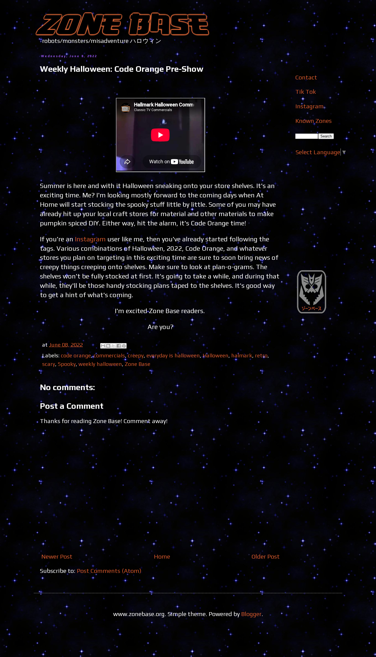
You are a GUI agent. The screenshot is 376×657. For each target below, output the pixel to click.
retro (261, 355)
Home (162, 556)
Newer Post (56, 556)
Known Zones (313, 120)
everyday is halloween (173, 355)
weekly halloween (100, 364)
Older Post (266, 556)
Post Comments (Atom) (109, 570)
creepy (136, 355)
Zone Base (137, 364)
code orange (76, 355)
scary (48, 364)
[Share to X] (113, 346)
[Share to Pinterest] (124, 346)
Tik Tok (305, 91)
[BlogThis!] (108, 346)
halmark (241, 355)
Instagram (90, 239)
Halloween (215, 355)
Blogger (251, 613)
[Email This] (103, 346)
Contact (306, 77)
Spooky (67, 364)
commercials (109, 355)
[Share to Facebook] (118, 346)
